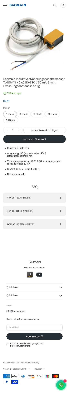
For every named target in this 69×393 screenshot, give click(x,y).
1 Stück (11, 115)
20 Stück (12, 121)
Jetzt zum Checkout (34, 139)
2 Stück (25, 115)
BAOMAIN (15, 362)
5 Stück (39, 115)
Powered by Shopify (30, 362)
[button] (5, 5)
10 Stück (54, 115)
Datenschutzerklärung (20, 346)
